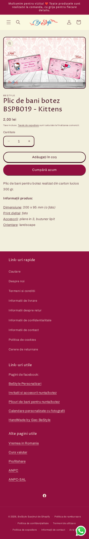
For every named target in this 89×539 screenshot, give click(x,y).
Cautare (15, 271)
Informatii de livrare (23, 300)
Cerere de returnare (23, 349)
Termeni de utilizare (64, 523)
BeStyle (22, 516)
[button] (8, 22)
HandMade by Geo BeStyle (30, 420)
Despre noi (17, 281)
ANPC (13, 470)
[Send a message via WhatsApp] (81, 531)
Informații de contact (53, 529)
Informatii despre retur (25, 310)
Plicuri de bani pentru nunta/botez (34, 401)
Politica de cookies (22, 339)
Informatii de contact (24, 330)
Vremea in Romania (24, 443)
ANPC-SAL (17, 479)
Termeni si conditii (22, 291)
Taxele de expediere (28, 125)
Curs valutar (18, 452)
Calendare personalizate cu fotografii (37, 411)
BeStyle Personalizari (25, 383)
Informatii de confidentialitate (30, 320)
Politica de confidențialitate (33, 523)
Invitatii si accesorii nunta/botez (33, 392)
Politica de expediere (25, 529)
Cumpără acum (44, 170)
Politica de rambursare (67, 516)
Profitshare (17, 461)
